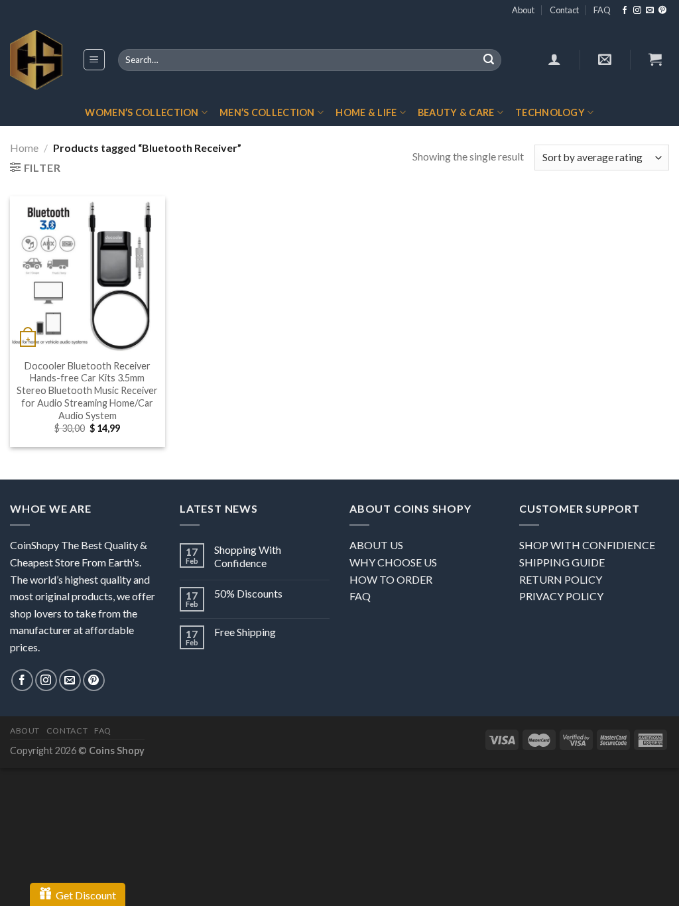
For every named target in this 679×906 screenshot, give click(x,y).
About (523, 10)
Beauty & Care (456, 112)
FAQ (602, 10)
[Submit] (488, 60)
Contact (564, 10)
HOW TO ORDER (390, 579)
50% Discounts (248, 593)
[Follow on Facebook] (625, 10)
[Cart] (655, 59)
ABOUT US (376, 545)
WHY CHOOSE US (393, 562)
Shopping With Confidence (247, 555)
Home (24, 147)
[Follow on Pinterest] (662, 10)
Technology (550, 112)
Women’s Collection (141, 112)
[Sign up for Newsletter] (605, 59)
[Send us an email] (650, 10)
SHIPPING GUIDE (562, 562)
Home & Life (366, 112)
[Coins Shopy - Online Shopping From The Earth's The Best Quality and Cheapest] (36, 60)
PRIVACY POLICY (561, 596)
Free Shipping (245, 631)
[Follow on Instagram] (637, 10)
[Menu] (94, 59)
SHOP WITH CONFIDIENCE (587, 545)
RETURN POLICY (560, 579)
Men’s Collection (267, 112)
